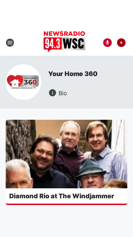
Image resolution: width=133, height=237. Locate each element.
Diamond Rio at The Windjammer (61, 196)
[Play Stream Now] (121, 42)
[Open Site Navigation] (10, 42)
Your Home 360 (72, 73)
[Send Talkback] (107, 42)
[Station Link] (64, 42)
